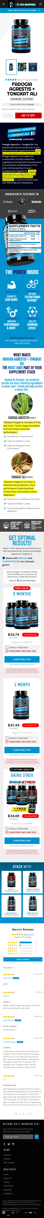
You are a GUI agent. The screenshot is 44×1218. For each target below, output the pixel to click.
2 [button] (19, 1114)
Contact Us (8, 1193)
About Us (7, 1178)
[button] (11, 80)
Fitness (7, 1182)
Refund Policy (26, 1208)
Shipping (7, 1190)
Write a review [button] (23, 959)
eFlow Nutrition (13, 1208)
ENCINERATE (11, 913)
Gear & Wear (9, 1162)
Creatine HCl (33, 913)
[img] (9, 974)
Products (7, 1155)
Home (6, 1174)
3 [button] (23, 1114)
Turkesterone (33, 889)
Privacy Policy (15, 1210)
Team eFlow (8, 1186)
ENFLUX (11, 889)
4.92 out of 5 (29, 934)
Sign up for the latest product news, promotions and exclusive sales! (18, 1130)
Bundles (7, 1159)
